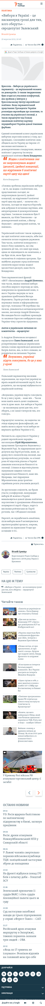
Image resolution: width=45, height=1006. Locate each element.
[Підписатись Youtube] (21, 974)
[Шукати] (41, 1003)
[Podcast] (9, 979)
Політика (7, 11)
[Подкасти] (33, 1003)
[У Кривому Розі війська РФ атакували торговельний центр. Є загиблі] (22, 762)
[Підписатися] (15, 979)
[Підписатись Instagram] (27, 974)
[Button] (16, 45)
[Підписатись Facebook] (4, 974)
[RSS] (4, 979)
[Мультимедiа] (25, 1003)
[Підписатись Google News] (9, 974)
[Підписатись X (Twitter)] (15, 974)
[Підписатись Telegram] (38, 974)
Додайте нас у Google (11, 1003)
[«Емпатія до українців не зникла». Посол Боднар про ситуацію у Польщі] (10, 611)
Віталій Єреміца (9, 34)
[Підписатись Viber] (32, 974)
